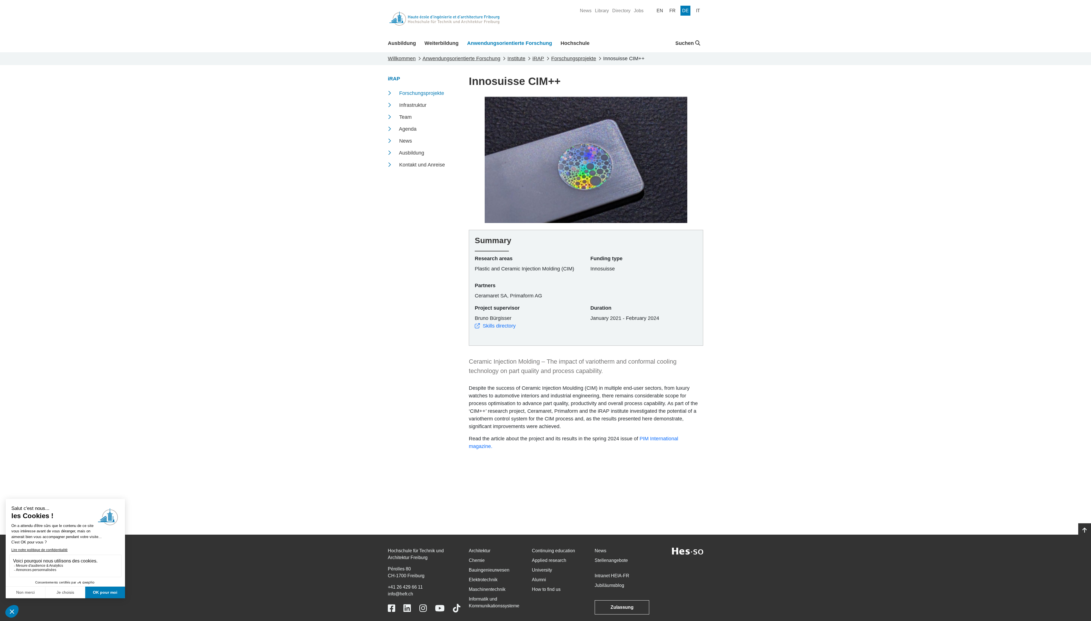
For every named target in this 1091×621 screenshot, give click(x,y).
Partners (485, 285)
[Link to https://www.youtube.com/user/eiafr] (440, 608)
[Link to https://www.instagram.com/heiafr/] (423, 608)
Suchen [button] (685, 43)
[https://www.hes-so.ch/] (687, 550)
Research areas (494, 258)
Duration (600, 308)
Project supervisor (497, 308)
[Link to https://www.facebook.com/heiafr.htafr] (391, 608)
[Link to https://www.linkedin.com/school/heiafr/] (407, 608)
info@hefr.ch (400, 593)
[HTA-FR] (444, 18)
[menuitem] (586, 10)
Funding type (606, 258)
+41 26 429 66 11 (405, 587)
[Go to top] (1084, 530)
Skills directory (499, 326)
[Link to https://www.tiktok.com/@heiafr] (456, 608)
